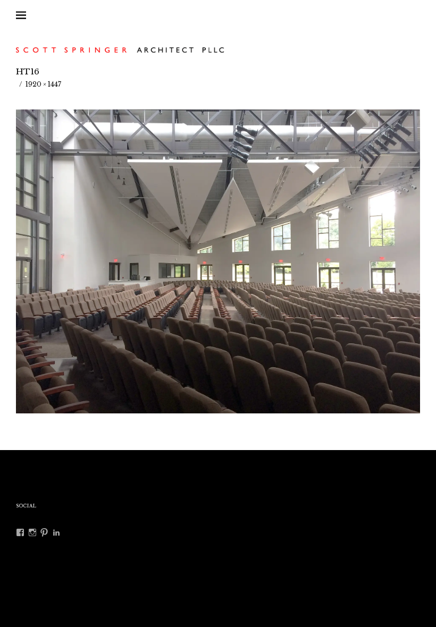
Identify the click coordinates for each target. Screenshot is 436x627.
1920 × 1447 (43, 84)
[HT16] (218, 410)
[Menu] (29, 15)
